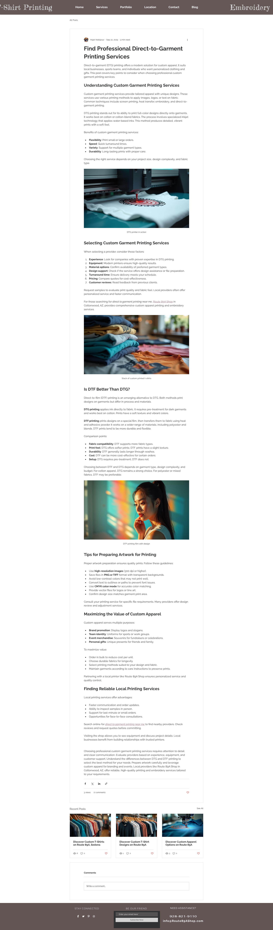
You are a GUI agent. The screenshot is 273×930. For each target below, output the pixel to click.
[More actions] (187, 39)
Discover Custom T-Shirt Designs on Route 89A (134, 843)
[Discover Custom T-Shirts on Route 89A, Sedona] (90, 825)
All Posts (74, 20)
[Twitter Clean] (83, 916)
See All (200, 808)
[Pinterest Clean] (88, 916)
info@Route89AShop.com (183, 921)
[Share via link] (106, 783)
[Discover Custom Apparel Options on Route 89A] (182, 825)
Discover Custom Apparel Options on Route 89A (181, 843)
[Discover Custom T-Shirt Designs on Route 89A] (136, 825)
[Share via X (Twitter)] (92, 783)
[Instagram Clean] (94, 916)
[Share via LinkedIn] (99, 783)
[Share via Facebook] (85, 783)
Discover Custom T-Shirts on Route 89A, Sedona (88, 843)
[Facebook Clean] (78, 916)
